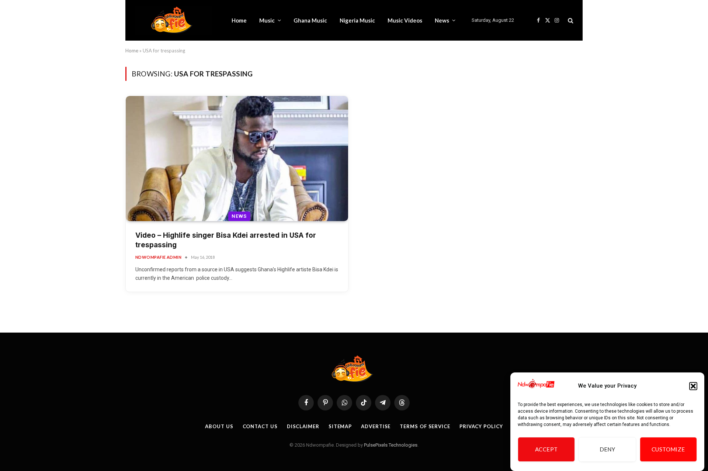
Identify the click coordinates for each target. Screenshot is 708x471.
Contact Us (260, 426)
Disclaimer (303, 426)
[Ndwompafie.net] (173, 20)
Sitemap (340, 426)
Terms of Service (425, 426)
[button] (693, 386)
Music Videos (405, 20)
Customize (668, 449)
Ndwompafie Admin (158, 257)
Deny (607, 449)
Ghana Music (310, 20)
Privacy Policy (481, 426)
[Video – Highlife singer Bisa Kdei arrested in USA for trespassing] (237, 158)
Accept (546, 449)
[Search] (569, 20)
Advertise (376, 426)
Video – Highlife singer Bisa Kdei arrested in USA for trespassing (225, 240)
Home (239, 20)
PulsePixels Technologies (390, 445)
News (442, 20)
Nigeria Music (357, 20)
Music (267, 20)
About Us (219, 426)
